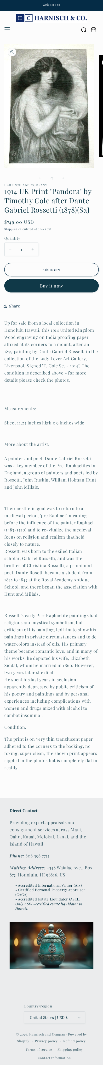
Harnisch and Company (48, 1034)
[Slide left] (40, 178)
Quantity (12, 238)
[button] (7, 30)
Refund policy (74, 1041)
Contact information (54, 1058)
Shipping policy (70, 1049)
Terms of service (39, 1049)
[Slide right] (63, 178)
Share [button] (14, 305)
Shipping (10, 229)
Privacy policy (46, 1041)
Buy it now (51, 286)
